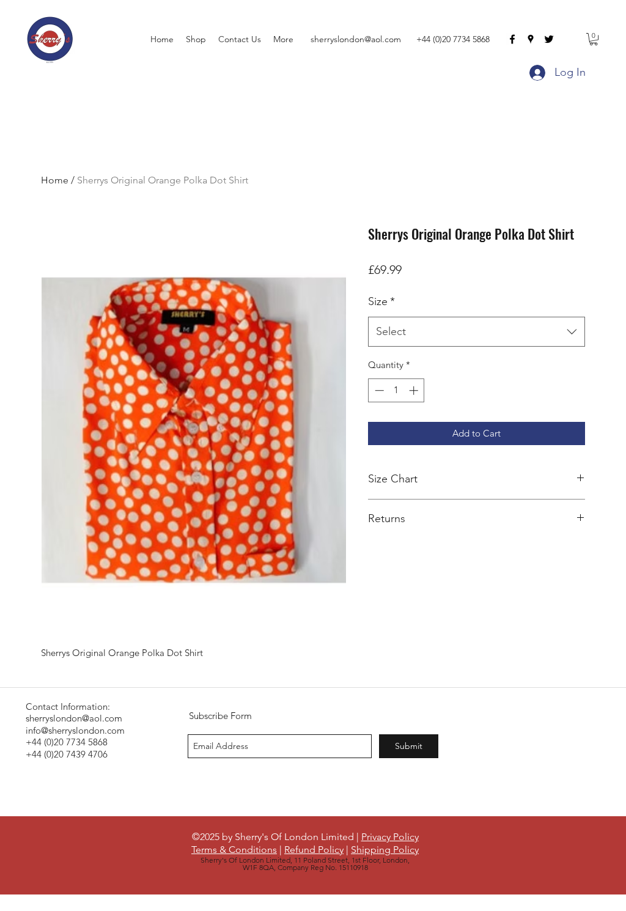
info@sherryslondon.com (75, 730)
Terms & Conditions (234, 849)
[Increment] (415, 390)
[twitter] (549, 39)
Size (381, 301)
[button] (593, 39)
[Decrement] (378, 390)
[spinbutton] (396, 390)
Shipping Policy (385, 849)
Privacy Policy (390, 837)
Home (54, 180)
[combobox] (476, 332)
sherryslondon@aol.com (356, 39)
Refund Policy (314, 849)
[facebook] (512, 39)
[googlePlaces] (531, 39)
